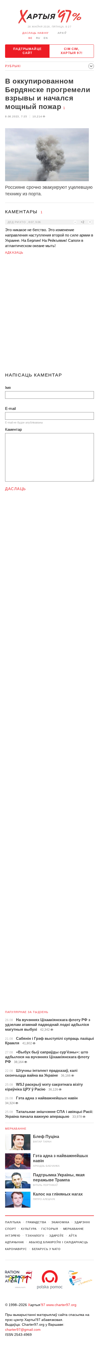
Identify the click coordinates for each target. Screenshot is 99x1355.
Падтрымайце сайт (27, 51)
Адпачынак (14, 1242)
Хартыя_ (49, 16)
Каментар (13, 429)
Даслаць (15, 489)
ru (38, 38)
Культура (28, 1228)
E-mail (10, 408)
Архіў (62, 33)
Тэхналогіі (34, 1235)
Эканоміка (60, 1222)
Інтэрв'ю (12, 1235)
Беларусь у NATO (46, 1249)
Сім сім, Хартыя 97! (71, 51)
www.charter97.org (61, 1305)
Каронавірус (16, 1249)
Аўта (73, 1235)
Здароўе (56, 1235)
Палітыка (13, 1222)
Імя (8, 387)
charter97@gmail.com (23, 1329)
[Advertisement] (49, 316)
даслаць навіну (35, 33)
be (30, 38)
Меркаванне (15, 1128)
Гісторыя (49, 1228)
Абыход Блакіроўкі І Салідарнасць (58, 1242)
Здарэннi (82, 1222)
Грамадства (36, 1222)
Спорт (10, 1228)
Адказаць (14, 252)
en (46, 38)
